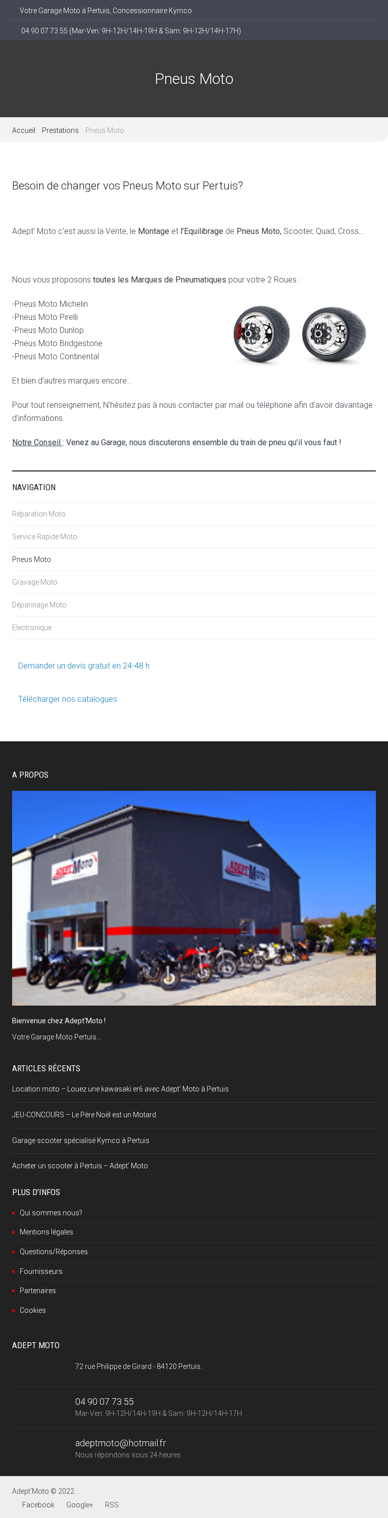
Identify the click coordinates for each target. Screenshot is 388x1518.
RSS (112, 1505)
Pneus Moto (31, 559)
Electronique (32, 628)
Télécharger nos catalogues (67, 699)
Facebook (38, 1505)
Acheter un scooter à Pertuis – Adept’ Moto (80, 1166)
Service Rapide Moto (44, 537)
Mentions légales (46, 1232)
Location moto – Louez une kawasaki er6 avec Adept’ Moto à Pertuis (120, 1089)
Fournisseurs (41, 1271)
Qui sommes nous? (51, 1213)
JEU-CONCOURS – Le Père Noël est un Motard (84, 1115)
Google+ (79, 1505)
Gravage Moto (35, 582)
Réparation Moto (39, 514)
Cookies (33, 1310)
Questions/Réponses (54, 1252)
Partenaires (38, 1291)
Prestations (60, 130)
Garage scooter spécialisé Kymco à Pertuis (81, 1140)
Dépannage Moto (39, 605)
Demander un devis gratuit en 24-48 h (84, 666)
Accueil (23, 130)
